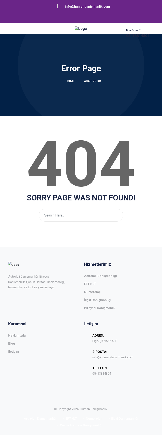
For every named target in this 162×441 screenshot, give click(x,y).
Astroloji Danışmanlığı (100, 276)
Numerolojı (92, 292)
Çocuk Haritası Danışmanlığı (81, 425)
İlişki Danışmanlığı (97, 300)
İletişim (13, 351)
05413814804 (101, 373)
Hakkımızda (17, 335)
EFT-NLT (90, 284)
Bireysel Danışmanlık (99, 308)
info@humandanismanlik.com (113, 357)
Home (70, 81)
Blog (11, 343)
